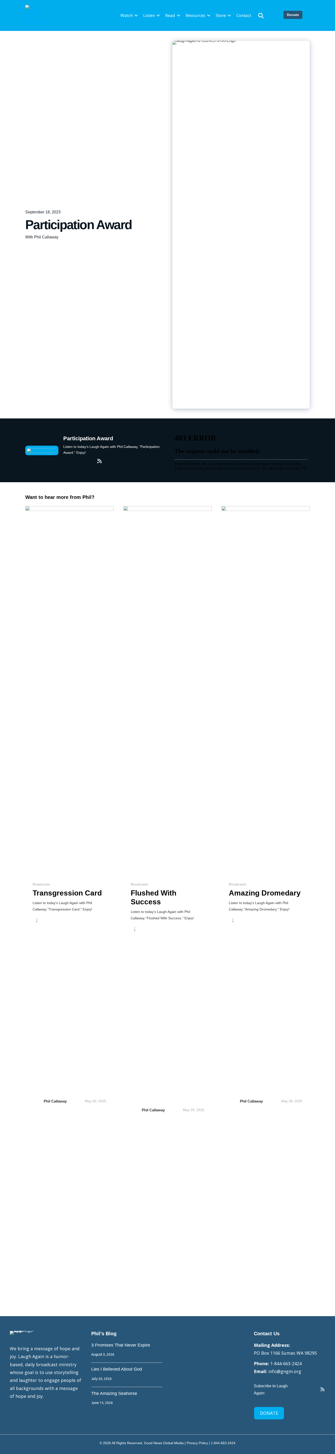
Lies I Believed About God (116, 1369)
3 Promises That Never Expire (120, 1345)
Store (221, 15)
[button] (136, 15)
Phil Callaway (55, 1101)
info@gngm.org (284, 1371)
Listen (149, 15)
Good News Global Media (164, 1443)
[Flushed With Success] (167, 690)
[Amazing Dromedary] (265, 690)
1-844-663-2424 (286, 1363)
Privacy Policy (197, 1443)
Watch (126, 15)
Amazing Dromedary (265, 893)
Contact (243, 15)
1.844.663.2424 (223, 1443)
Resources (195, 15)
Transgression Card (67, 893)
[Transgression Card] (69, 690)
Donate (293, 15)
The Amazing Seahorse (114, 1393)
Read (170, 15)
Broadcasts (41, 884)
